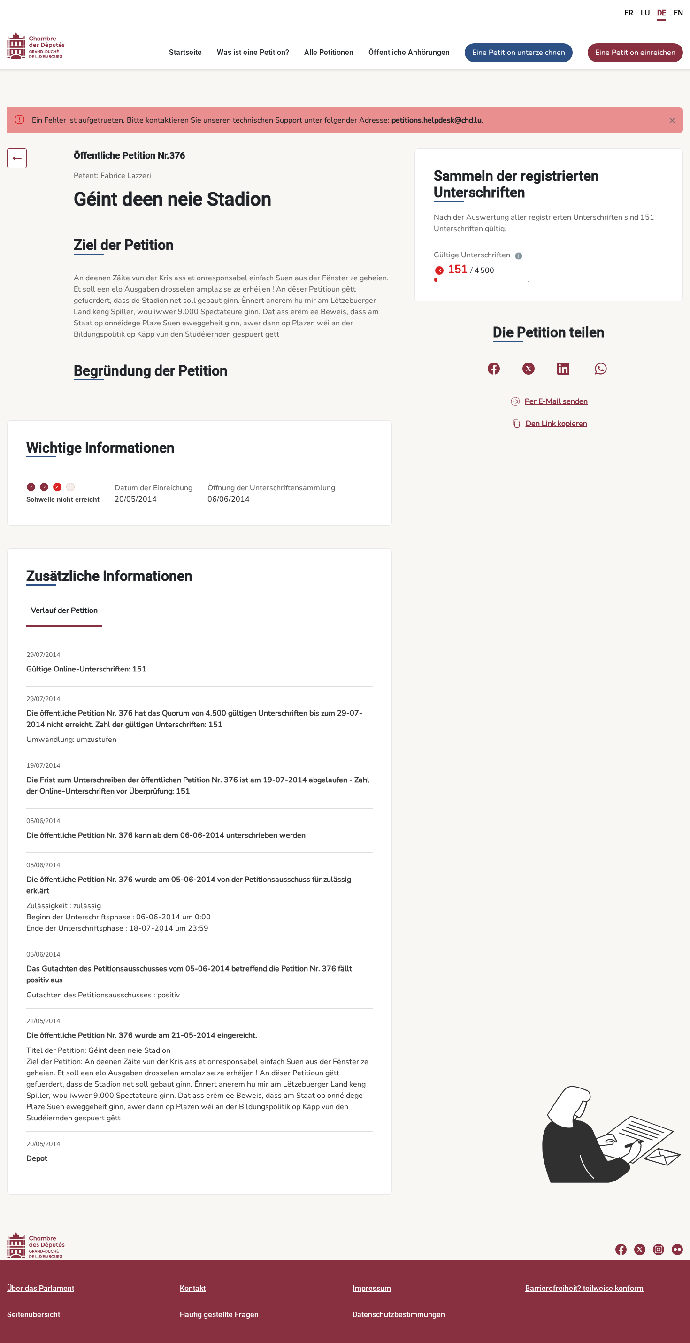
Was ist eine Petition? (253, 52)
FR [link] (628, 12)
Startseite (185, 52)
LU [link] (645, 12)
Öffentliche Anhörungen (409, 52)
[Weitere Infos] (518, 255)
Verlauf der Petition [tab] (64, 610)
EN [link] (678, 12)
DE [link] (661, 12)
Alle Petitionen (328, 52)
